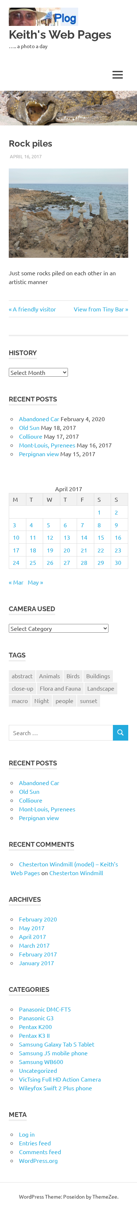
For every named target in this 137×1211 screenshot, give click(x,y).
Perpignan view (39, 453)
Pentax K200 (35, 1026)
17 (16, 550)
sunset (88, 700)
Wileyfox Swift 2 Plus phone (55, 1087)
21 (84, 550)
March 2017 (34, 945)
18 (33, 550)
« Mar (16, 582)
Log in (27, 1134)
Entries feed (35, 1142)
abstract (22, 675)
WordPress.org (38, 1160)
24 (16, 562)
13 (67, 537)
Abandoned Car (39, 418)
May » (35, 582)
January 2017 (36, 962)
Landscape (100, 688)
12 (50, 537)
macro (20, 700)
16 (118, 537)
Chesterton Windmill (76, 872)
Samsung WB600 (41, 1061)
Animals (49, 675)
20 (67, 550)
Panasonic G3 (36, 1017)
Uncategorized (38, 1070)
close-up (22, 688)
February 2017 (38, 954)
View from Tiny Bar (99, 309)
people (64, 700)
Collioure (30, 436)
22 (101, 550)
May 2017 (32, 927)
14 (84, 537)
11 (33, 537)
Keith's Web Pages (60, 34)
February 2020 (38, 919)
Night (41, 700)
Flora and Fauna (60, 688)
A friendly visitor (34, 309)
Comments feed (40, 1151)
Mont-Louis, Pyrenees (47, 445)
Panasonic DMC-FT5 (45, 1009)
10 (16, 537)
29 (101, 562)
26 (50, 562)
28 (84, 562)
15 (101, 537)
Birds (73, 675)
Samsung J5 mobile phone (53, 1052)
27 (67, 562)
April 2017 (32, 936)
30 (118, 562)
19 (50, 550)
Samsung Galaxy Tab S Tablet (56, 1044)
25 (33, 562)
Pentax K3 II (34, 1035)
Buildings (98, 675)
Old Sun (29, 427)
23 (118, 550)
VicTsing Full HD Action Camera (60, 1079)
